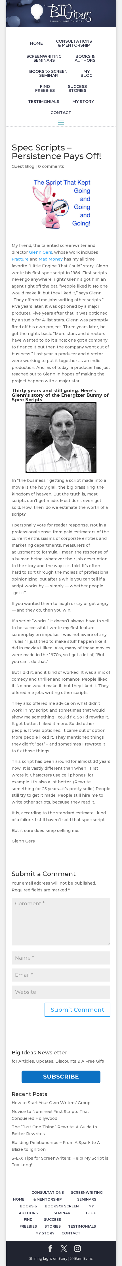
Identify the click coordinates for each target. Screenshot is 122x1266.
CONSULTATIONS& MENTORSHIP (74, 43)
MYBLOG (86, 73)
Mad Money (51, 259)
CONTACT (61, 112)
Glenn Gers (40, 252)
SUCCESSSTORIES (77, 88)
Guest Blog (23, 166)
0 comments (51, 166)
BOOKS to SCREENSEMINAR (48, 73)
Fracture (20, 259)
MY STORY (83, 101)
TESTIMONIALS (43, 101)
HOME (36, 43)
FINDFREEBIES (45, 88)
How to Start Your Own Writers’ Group (51, 1102)
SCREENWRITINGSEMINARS (44, 58)
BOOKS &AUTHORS (85, 58)
